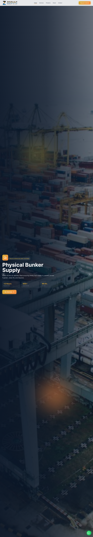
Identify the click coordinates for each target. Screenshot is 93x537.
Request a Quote (84, 2)
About (54, 2)
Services (41, 2)
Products (48, 2)
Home (35, 2)
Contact (60, 2)
